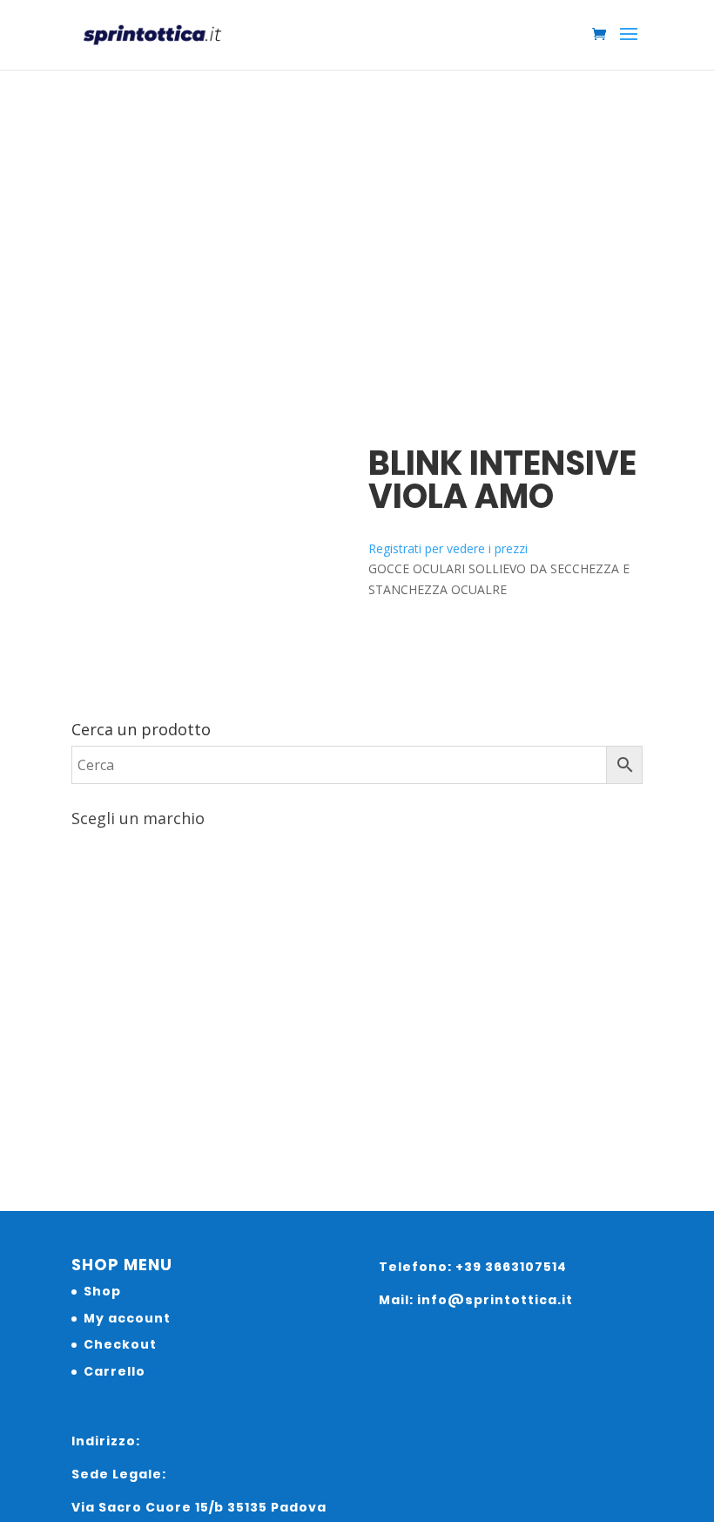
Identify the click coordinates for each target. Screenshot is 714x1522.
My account (127, 1318)
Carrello (114, 1371)
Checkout (120, 1344)
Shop (102, 1291)
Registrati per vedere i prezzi (448, 548)
